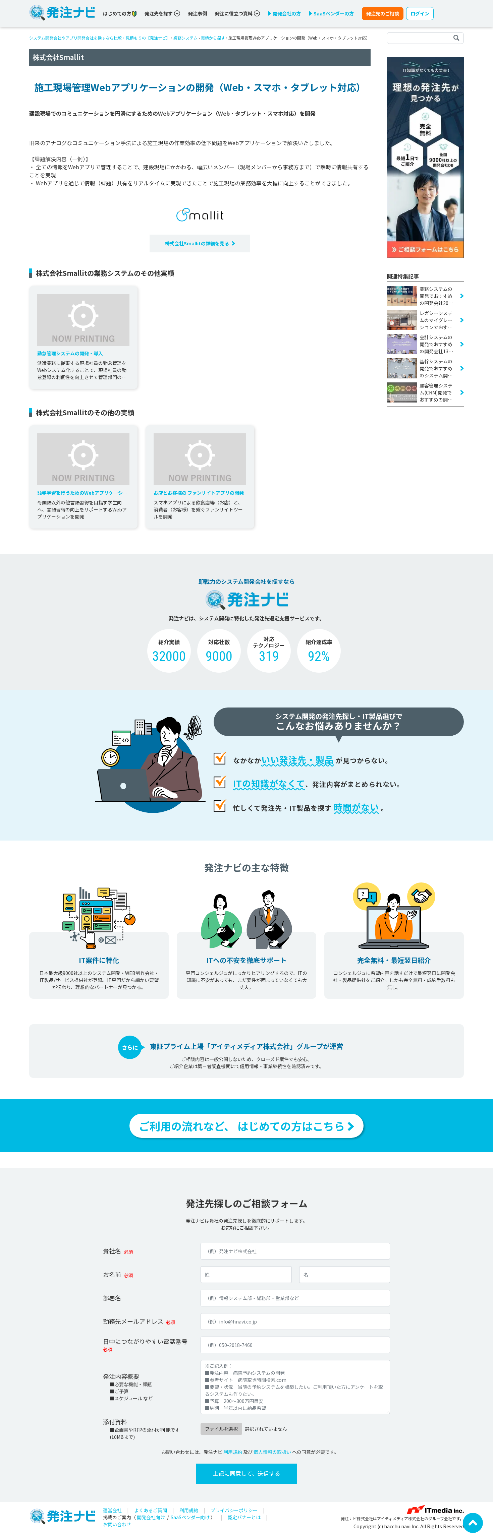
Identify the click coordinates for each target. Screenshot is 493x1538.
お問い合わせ (117, 1524)
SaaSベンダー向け (190, 1517)
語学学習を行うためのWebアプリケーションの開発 (82, 492)
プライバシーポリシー (234, 1510)
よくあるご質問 (150, 1510)
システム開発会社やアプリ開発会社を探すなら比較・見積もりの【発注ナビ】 (99, 38)
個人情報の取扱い (272, 1452)
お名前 (112, 1274)
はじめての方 (117, 13)
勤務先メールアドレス (133, 1321)
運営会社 (112, 1510)
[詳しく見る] (425, 156)
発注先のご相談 (382, 13)
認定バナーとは (244, 1517)
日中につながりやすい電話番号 (145, 1341)
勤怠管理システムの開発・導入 (70, 353)
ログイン (419, 13)
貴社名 (112, 1250)
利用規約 (232, 1452)
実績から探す (213, 38)
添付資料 (115, 1421)
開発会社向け (151, 1517)
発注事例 (197, 13)
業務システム (185, 38)
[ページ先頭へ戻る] (473, 1522)
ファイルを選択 (221, 1428)
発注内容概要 (121, 1376)
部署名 (112, 1297)
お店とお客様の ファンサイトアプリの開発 (199, 492)
